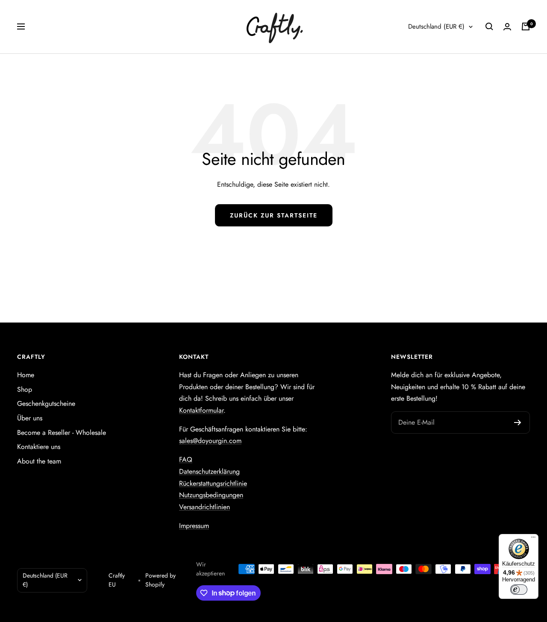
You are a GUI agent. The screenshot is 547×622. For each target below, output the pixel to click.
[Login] (507, 26)
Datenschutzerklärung (209, 471)
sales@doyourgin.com (210, 441)
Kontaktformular (201, 410)
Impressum (194, 526)
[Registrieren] (517, 422)
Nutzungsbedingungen (211, 495)
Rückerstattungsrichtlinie (213, 483)
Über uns (29, 418)
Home (25, 375)
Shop (24, 389)
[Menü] (533, 539)
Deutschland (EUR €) (436, 26)
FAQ (185, 459)
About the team (39, 461)
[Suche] (489, 26)
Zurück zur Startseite (274, 215)
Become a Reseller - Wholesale (61, 432)
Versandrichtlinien (204, 507)
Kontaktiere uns (38, 447)
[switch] (518, 589)
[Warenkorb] (525, 26)
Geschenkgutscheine (46, 403)
